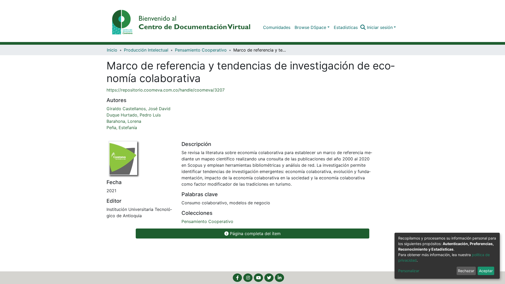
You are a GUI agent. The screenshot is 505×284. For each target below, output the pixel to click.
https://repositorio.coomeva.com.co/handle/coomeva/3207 (166, 90)
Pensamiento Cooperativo (201, 50)
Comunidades (276, 27)
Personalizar (408, 270)
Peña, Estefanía (122, 127)
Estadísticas (346, 27)
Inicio (112, 50)
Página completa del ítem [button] (255, 233)
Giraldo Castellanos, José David (138, 108)
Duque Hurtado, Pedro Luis (134, 115)
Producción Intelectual (146, 50)
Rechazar (466, 270)
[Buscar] (363, 27)
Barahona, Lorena (124, 121)
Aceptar (486, 270)
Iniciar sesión (380, 27)
